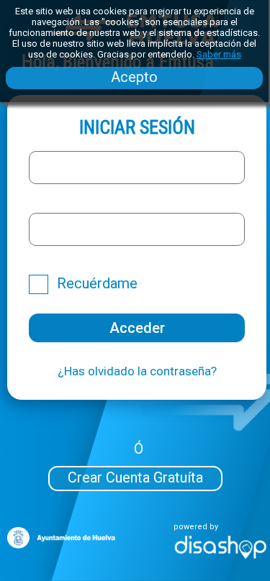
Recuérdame (97, 283)
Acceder (137, 328)
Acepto (134, 77)
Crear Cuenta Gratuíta (135, 477)
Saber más (219, 54)
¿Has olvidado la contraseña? (137, 371)
